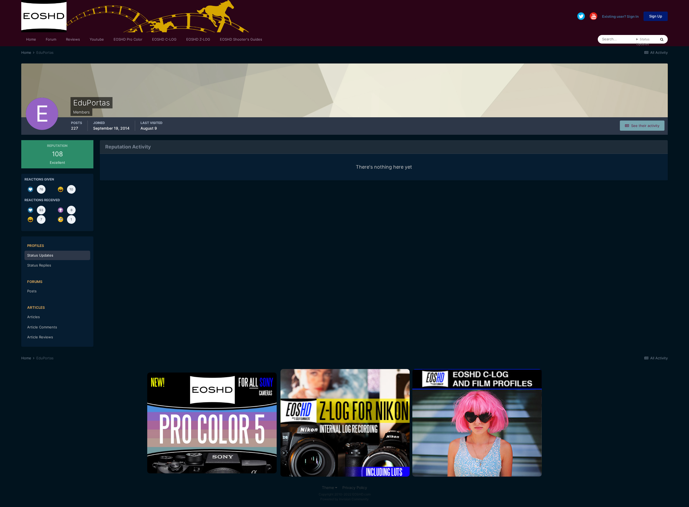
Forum (51, 39)
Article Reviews (40, 337)
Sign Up (655, 16)
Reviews (73, 39)
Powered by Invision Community (344, 499)
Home (31, 39)
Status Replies (39, 265)
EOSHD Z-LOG (198, 39)
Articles (33, 317)
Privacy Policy (354, 487)
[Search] (662, 39)
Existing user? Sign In (620, 16)
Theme (328, 487)
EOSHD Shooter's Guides (241, 39)
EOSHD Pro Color (128, 39)
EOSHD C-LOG (164, 39)
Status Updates (642, 41)
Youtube (97, 39)
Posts (32, 291)
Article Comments (42, 327)
